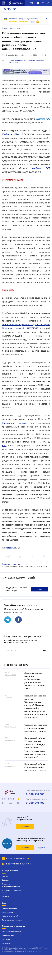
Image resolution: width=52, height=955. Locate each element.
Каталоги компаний (10, 916)
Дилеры (5, 880)
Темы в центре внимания (12, 920)
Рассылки (6, 939)
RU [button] (31, 3)
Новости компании (9, 908)
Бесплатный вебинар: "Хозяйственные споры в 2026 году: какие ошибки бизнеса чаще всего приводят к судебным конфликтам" (35, 747)
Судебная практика (11, 28)
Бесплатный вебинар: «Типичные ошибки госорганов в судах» (35, 727)
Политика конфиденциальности (11, 885)
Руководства (7, 912)
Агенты (5, 876)
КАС (4, 445)
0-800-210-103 (35, 794)
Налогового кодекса (14, 423)
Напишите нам (8, 935)
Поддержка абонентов (11, 931)
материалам (11, 548)
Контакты (6, 943)
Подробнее (41, 847)
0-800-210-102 (35, 803)
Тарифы (25, 827)
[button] (3, 3)
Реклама (5, 897)
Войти (39, 589)
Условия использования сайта (11, 891)
